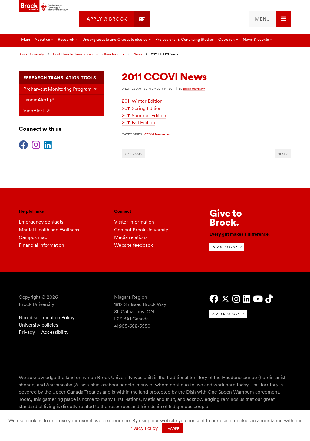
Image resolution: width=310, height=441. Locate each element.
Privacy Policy (142, 428)
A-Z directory (226, 314)
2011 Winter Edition (142, 101)
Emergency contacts (41, 222)
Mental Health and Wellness (49, 230)
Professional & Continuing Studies (184, 39)
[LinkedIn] (48, 144)
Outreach (226, 39)
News (138, 54)
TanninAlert (35, 100)
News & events (256, 39)
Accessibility (54, 332)
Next (282, 154)
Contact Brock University (141, 230)
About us (42, 39)
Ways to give (224, 247)
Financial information (41, 245)
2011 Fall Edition (138, 122)
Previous (134, 154)
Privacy (27, 332)
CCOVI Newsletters (157, 134)
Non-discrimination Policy (46, 317)
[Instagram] (36, 144)
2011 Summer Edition (144, 115)
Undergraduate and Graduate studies (114, 39)
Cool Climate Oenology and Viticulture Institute (88, 54)
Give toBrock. (225, 217)
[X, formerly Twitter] (225, 299)
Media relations (130, 237)
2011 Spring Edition (142, 108)
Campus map (33, 237)
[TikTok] (269, 299)
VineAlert (33, 111)
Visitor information (134, 222)
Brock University (31, 54)
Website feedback (133, 245)
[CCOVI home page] (44, 6)
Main (25, 39)
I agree (172, 429)
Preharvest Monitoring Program (57, 89)
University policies (38, 325)
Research (66, 39)
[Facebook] (23, 144)
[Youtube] (258, 299)
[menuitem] (114, 19)
